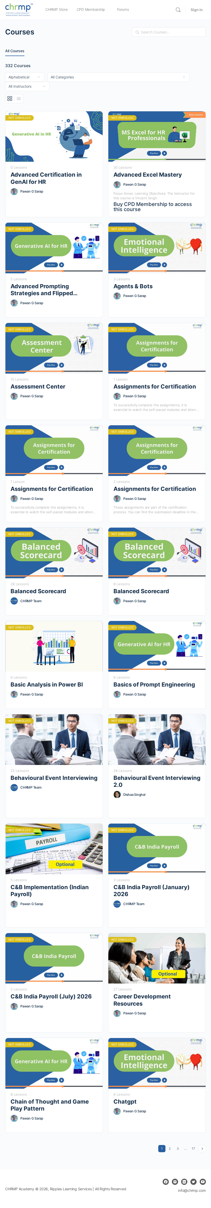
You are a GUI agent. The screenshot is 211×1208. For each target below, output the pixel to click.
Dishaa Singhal (134, 794)
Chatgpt (125, 1101)
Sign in (197, 9)
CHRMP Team (30, 601)
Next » (202, 1148)
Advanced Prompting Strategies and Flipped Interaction (42, 290)
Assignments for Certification (154, 386)
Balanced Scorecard (38, 591)
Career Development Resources (142, 1000)
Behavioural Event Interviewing (54, 777)
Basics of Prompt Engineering (154, 684)
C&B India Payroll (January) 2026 (151, 890)
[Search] (178, 10)
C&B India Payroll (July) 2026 (51, 996)
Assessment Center (38, 386)
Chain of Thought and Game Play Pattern (50, 1105)
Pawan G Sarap (31, 191)
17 (194, 1148)
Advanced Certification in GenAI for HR (46, 178)
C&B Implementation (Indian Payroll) (50, 890)
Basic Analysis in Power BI (47, 684)
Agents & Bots (133, 286)
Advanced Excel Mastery (147, 174)
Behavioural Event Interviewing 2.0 (156, 781)
